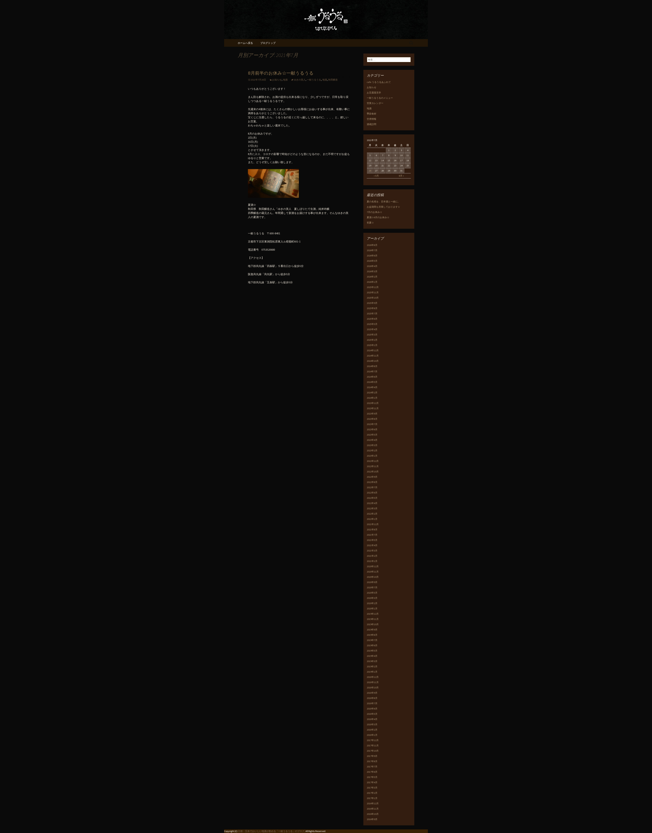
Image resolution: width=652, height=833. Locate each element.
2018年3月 (372, 724)
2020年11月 (373, 571)
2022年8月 (372, 482)
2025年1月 (372, 345)
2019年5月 (372, 650)
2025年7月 (372, 313)
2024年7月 (372, 371)
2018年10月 (373, 687)
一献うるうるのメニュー (380, 97)
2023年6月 (372, 429)
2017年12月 (373, 740)
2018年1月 (372, 734)
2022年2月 (372, 513)
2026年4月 (372, 266)
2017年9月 (372, 756)
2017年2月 (372, 792)
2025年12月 (373, 287)
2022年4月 (372, 503)
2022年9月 (372, 476)
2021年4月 (372, 545)
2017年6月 (372, 771)
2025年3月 (372, 334)
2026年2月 (372, 276)
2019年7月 (372, 640)
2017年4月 (372, 782)
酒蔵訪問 (371, 124)
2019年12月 (373, 613)
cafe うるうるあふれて (379, 82)
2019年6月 (372, 645)
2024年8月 (372, 366)
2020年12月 (373, 566)
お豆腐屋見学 (374, 92)
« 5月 (376, 175)
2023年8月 (372, 418)
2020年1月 (372, 608)
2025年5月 (372, 324)
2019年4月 (372, 655)
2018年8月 (372, 698)
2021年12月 (373, 524)
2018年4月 (372, 719)
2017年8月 (372, 761)
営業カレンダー (375, 103)
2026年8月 (372, 245)
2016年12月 (373, 803)
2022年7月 (372, 487)
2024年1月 (372, 397)
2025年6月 (372, 318)
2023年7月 (372, 424)
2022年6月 (372, 492)
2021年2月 (372, 555)
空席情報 (371, 118)
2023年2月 (372, 450)
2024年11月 (373, 355)
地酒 (285, 79)
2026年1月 (372, 281)
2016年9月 (372, 819)
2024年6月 (372, 376)
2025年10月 (373, 297)
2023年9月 (372, 413)
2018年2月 (372, 729)
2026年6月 (372, 255)
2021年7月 (372, 534)
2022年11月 (373, 466)
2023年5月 (372, 434)
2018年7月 (372, 703)
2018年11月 (373, 682)
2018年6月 (372, 708)
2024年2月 (372, 392)
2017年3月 (372, 787)
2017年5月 (372, 777)
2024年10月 (373, 360)
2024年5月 (372, 382)
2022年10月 (373, 471)
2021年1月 (372, 561)
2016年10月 (373, 813)
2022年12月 (373, 461)
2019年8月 (372, 634)
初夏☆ (370, 222)
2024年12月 (373, 350)
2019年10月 (373, 624)
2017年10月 (373, 750)
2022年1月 (372, 518)
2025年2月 (372, 339)
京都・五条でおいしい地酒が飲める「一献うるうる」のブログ (271, 831)
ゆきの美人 (300, 79)
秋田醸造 (333, 79)
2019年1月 (372, 671)
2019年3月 (372, 661)
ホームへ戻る (245, 43)
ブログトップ (268, 43)
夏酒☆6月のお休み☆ (378, 217)
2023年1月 (372, 455)
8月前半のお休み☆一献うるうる (281, 73)
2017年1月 (372, 798)
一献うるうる (314, 79)
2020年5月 (372, 592)
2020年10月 (373, 576)
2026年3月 (372, 271)
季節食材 (371, 113)
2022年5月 (372, 497)
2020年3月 (372, 598)
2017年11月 (373, 745)
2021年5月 (372, 540)
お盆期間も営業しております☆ (383, 206)
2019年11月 (373, 619)
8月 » (401, 175)
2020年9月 (372, 582)
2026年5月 (372, 260)
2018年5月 (372, 713)
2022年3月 (372, 508)
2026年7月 (372, 250)
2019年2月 (372, 666)
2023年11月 (373, 408)
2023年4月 (372, 439)
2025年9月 (372, 303)
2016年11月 (373, 808)
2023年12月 (373, 403)
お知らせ (277, 79)
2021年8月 (372, 529)
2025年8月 (372, 308)
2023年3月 (372, 445)
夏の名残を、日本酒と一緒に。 (383, 201)
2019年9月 (372, 629)
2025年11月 (373, 292)
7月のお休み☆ (374, 212)
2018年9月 (372, 692)
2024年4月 (372, 387)
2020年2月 (372, 603)
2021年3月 (372, 550)
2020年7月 (372, 587)
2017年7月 (372, 766)
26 (370, 170)
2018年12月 (373, 677)
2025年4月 (372, 329)
